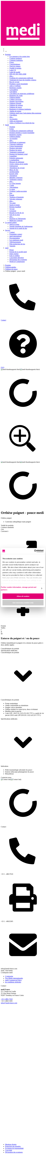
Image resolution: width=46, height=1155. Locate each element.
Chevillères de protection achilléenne (21, 94)
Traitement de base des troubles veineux (22, 80)
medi (6, 248)
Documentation (14, 238)
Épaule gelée (13, 174)
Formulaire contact (15, 234)
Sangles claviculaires (16, 101)
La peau (12, 189)
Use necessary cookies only (23, 602)
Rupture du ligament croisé (18, 154)
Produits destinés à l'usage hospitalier (21, 133)
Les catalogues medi (16, 240)
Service (7, 230)
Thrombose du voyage (17, 168)
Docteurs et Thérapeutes (17, 218)
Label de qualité (14, 72)
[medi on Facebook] (23, 1050)
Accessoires (13, 119)
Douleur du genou (15, 150)
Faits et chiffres (14, 256)
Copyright (8, 1150)
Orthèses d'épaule (15, 103)
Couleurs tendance (15, 58)
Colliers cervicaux (15, 99)
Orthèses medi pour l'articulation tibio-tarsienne (25, 113)
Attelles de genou (15, 111)
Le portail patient (11, 222)
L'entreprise (9, 976)
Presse (11, 250)
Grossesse (12, 211)
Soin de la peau (14, 215)
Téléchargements (15, 242)
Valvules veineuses (15, 199)
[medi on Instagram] (23, 1095)
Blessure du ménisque (16, 162)
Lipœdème (13, 156)
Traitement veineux (15, 179)
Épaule (11, 195)
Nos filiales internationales (14, 978)
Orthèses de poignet (16, 105)
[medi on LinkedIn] (23, 1141)
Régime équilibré (15, 207)
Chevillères (13, 92)
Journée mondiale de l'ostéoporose (21, 226)
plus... (11, 76)
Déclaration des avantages (18, 260)
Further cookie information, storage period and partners (18, 588)
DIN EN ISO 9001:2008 (17, 74)
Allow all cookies (23, 596)
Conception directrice (16, 258)
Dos (10, 193)
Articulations (13, 187)
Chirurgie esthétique (16, 144)
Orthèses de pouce (15, 107)
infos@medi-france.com (9, 1003)
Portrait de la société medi (18, 252)
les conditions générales (13, 982)
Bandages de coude (16, 95)
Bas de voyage (14, 82)
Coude (11, 185)
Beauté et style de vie (16, 213)
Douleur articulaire (15, 148)
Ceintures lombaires (16, 60)
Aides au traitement (15, 121)
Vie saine (12, 203)
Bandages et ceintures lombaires (20, 109)
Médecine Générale (16, 220)
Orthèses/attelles (14, 97)
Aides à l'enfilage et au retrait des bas (21, 123)
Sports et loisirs (14, 205)
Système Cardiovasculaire (18, 191)
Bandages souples (15, 88)
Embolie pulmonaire (16, 158)
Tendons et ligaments (16, 197)
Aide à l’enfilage (15, 86)
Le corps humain (15, 183)
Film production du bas (17, 244)
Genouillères (13, 90)
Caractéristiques (14, 64)
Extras (11, 62)
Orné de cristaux (15, 66)
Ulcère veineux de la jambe (18, 164)
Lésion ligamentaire (16, 146)
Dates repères (14, 254)
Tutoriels (12, 246)
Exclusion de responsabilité (14, 1148)
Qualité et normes (15, 68)
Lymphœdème (14, 160)
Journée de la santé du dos (18, 228)
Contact (12, 232)
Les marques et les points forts (19, 56)
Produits (8, 54)
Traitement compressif (16, 152)
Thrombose (13, 176)
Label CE (12, 70)
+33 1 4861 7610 (7, 999)
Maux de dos (13, 170)
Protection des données (13, 1146)
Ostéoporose (13, 166)
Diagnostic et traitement (17, 142)
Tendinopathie (14, 172)
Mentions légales (10, 1144)
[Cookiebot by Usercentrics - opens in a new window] (34, 551)
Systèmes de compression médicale (21, 78)
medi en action (14, 224)
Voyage (12, 209)
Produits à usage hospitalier (18, 84)
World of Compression (17, 261)
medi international (15, 236)
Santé (7, 125)
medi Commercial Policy (13, 980)
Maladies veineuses (15, 177)
